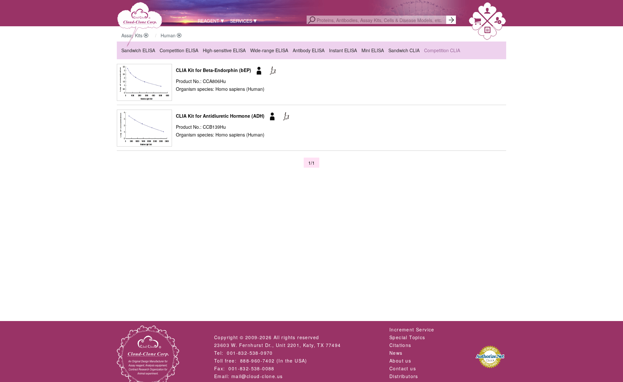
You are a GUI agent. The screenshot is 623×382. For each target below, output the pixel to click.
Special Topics (407, 337)
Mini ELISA (372, 50)
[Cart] (477, 22)
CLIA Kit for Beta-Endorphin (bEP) (213, 70)
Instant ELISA (343, 50)
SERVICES (241, 21)
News (396, 353)
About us (400, 360)
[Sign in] (487, 12)
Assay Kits (132, 35)
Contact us (402, 368)
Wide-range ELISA (269, 50)
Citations (400, 345)
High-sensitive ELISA (224, 50)
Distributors (403, 376)
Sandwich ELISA (138, 50)
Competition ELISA (179, 50)
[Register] (497, 22)
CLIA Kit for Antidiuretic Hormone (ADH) (220, 116)
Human (169, 35)
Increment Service (411, 329)
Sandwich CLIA (404, 50)
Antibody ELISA (308, 50)
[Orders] (487, 31)
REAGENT (208, 21)
